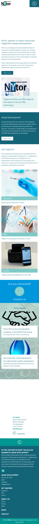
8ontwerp (21, 520)
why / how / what (6, 477)
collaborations (6, 484)
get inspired (6, 488)
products (4, 482)
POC (2, 493)
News (3, 510)
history (3, 504)
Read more (7, 73)
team (3, 506)
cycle (3, 480)
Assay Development (10, 475)
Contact (5, 514)
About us (5, 499)
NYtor (3, 501)
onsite (3, 495)
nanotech (4, 490)
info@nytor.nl (17, 428)
